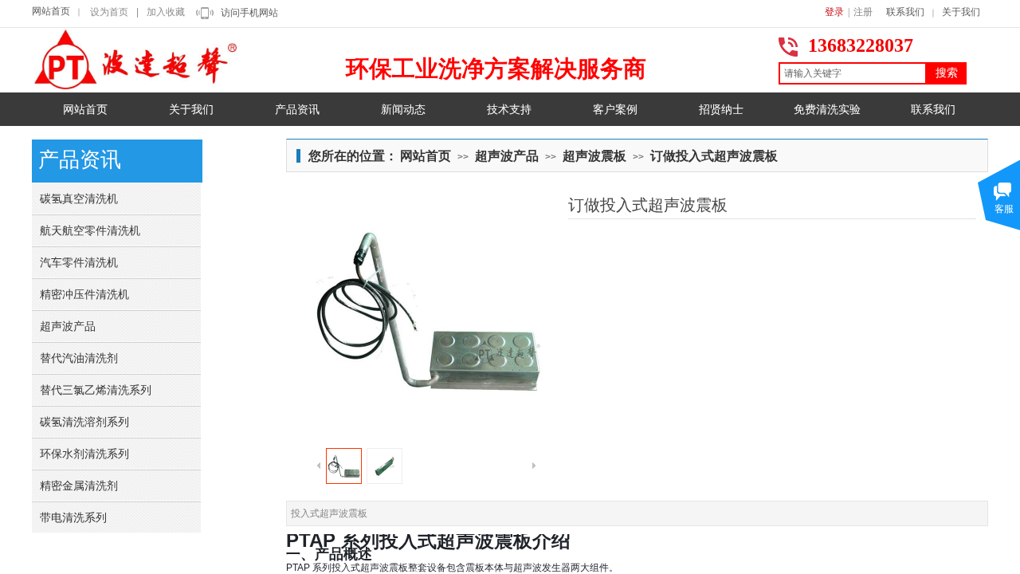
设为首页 (109, 12)
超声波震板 (594, 156)
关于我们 (961, 12)
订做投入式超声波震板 (714, 156)
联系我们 (905, 12)
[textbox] (853, 73)
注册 (863, 12)
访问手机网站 (249, 12)
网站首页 (51, 11)
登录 (834, 12)
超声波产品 (507, 156)
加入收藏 (166, 12)
